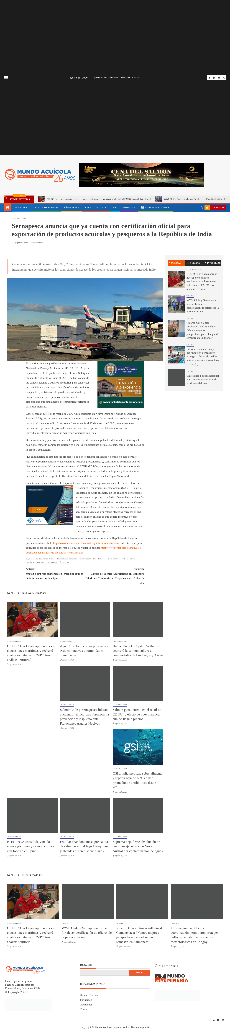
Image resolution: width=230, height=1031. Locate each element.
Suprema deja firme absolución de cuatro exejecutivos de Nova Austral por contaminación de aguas (138, 846)
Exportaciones (99, 559)
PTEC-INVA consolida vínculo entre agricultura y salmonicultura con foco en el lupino (30, 846)
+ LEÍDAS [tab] (195, 263)
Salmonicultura (19, 218)
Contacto (136, 77)
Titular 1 (190, 318)
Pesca (131, 559)
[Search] (202, 207)
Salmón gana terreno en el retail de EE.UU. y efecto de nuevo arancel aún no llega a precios (137, 714)
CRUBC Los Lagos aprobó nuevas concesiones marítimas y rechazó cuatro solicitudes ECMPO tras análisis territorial (99, 199)
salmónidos (52, 562)
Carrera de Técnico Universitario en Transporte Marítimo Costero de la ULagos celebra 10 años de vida (115, 576)
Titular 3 (190, 345)
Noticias (20, 207)
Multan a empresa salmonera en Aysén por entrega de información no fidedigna (54, 573)
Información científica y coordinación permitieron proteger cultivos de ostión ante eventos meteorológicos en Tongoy (203, 356)
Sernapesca (64, 562)
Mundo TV (129, 207)
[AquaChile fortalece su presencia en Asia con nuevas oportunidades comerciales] (85, 619)
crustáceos (86, 559)
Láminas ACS (71, 207)
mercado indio (120, 559)
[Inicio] (7, 208)
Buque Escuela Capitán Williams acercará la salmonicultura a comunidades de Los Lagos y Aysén (138, 650)
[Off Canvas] (6, 77)
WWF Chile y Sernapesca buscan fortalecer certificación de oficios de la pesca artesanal (87, 932)
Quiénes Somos (100, 77)
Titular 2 (190, 296)
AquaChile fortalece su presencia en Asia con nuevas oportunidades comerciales (85, 650)
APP (115, 207)
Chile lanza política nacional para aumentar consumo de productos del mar (203, 379)
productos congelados (36, 562)
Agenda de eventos (46, 207)
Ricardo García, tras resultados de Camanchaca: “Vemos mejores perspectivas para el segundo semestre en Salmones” (203, 330)
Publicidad (113, 77)
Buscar (86, 964)
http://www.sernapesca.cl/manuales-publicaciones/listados (86, 543)
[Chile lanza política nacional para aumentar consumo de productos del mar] (176, 377)
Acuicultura (62, 559)
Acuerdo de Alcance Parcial (42, 559)
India (110, 559)
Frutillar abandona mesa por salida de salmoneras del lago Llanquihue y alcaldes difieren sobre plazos (84, 846)
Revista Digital (94, 207)
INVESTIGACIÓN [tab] (214, 263)
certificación (74, 559)
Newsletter (125, 77)
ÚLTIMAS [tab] (176, 263)
